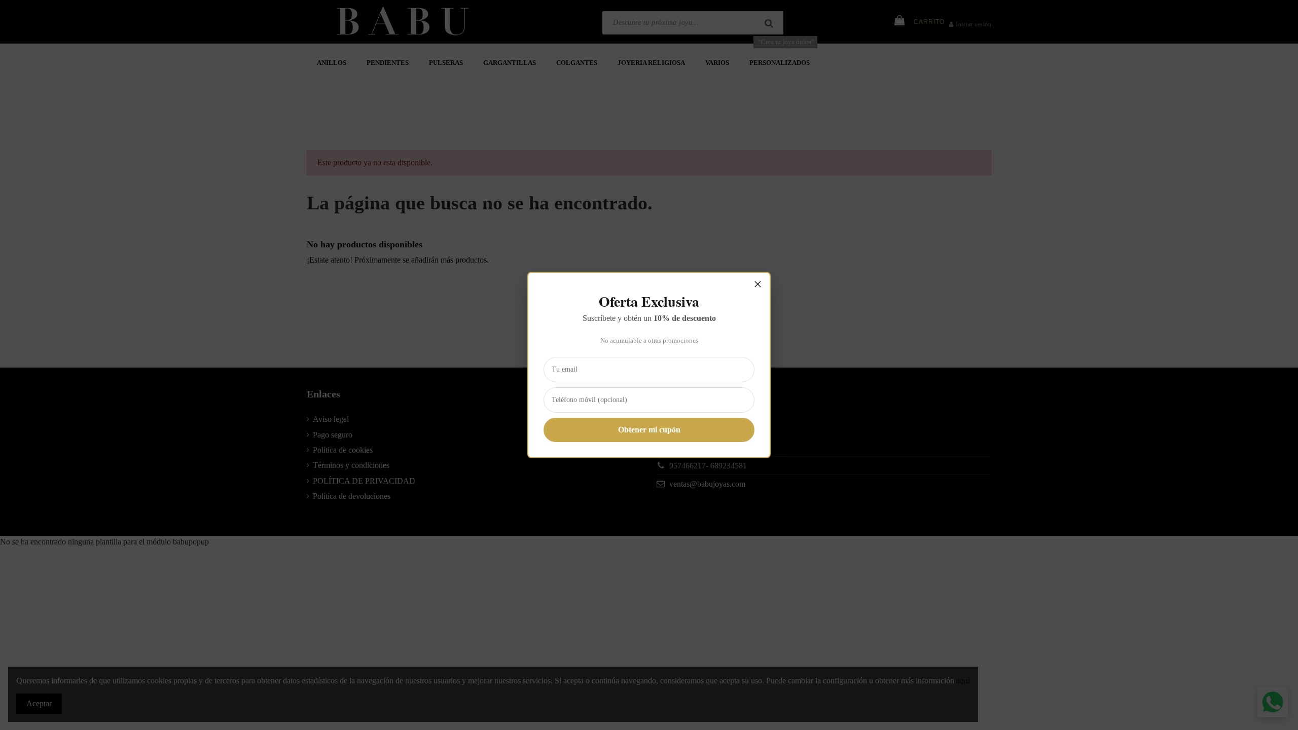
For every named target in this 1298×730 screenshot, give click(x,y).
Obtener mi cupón (649, 429)
